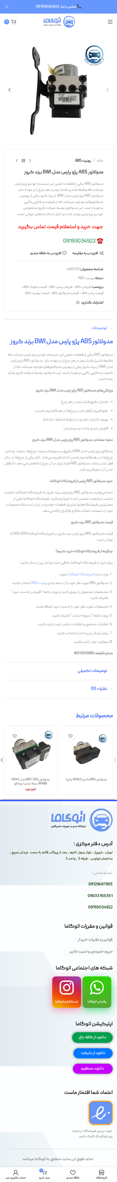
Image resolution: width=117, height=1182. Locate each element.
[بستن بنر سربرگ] (7, 7)
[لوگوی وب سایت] (59, 22)
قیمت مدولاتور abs (65, 293)
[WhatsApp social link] (78, 303)
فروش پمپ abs (61, 287)
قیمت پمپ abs (92, 293)
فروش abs (83, 287)
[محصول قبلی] (30, 161)
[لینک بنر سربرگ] (66, 7)
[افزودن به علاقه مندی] (70, 736)
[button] (107, 89)
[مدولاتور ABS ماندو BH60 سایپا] (86, 752)
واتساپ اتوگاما (97, 1001)
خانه (100, 161)
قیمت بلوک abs (35, 287)
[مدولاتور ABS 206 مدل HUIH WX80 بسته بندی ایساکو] (30, 752)
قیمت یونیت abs (37, 293)
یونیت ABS (83, 161)
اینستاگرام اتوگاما (66, 1001)
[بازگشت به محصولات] (23, 161)
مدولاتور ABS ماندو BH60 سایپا (86, 779)
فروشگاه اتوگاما (80, 574)
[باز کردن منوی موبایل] (110, 21)
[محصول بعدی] (17, 161)
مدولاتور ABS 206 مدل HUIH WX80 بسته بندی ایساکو (30, 781)
